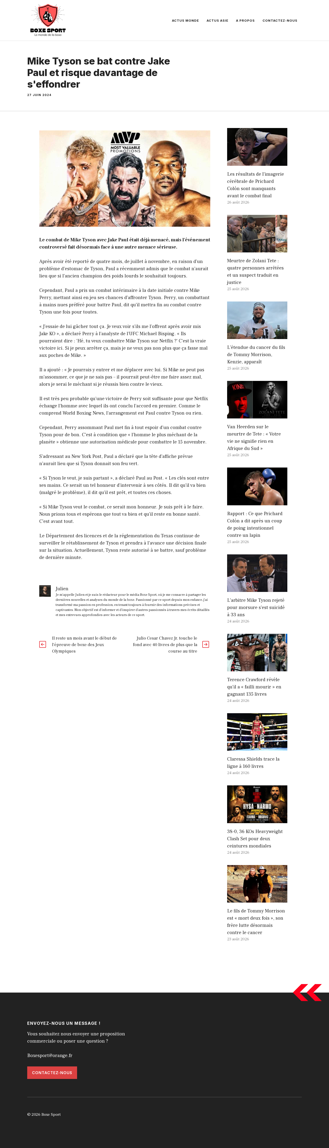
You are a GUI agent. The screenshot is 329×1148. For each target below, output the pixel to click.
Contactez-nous (280, 20)
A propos (245, 20)
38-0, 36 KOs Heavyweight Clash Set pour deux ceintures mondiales (255, 838)
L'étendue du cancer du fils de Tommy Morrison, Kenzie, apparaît (256, 354)
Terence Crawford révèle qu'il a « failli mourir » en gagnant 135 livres (254, 687)
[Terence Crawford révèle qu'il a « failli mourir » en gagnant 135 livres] (257, 668)
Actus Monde (185, 20)
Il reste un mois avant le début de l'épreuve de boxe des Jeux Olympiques (84, 644)
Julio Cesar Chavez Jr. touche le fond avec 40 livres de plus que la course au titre (165, 644)
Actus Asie (217, 20)
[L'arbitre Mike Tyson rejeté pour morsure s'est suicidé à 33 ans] (257, 588)
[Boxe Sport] (48, 20)
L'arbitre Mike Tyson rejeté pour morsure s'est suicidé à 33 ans (256, 607)
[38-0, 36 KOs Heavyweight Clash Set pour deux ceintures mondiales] (257, 819)
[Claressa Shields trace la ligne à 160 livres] (257, 747)
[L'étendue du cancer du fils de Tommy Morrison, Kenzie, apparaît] (257, 335)
